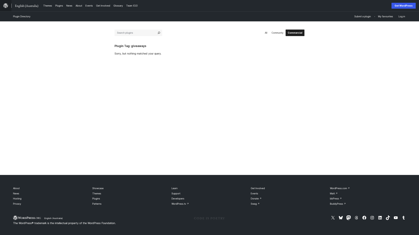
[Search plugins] (159, 33)
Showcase (98, 188)
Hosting (17, 198)
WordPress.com (340, 188)
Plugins (96, 198)
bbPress (336, 198)
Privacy (17, 203)
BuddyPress (338, 203)
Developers (178, 198)
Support (176, 193)
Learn (175, 188)
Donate (256, 198)
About (16, 188)
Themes (96, 193)
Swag (255, 203)
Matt (334, 193)
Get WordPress (404, 5)
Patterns (96, 203)
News (16, 193)
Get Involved (258, 188)
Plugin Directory (21, 16)
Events (254, 193)
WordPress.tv (180, 203)
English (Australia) (53, 218)
